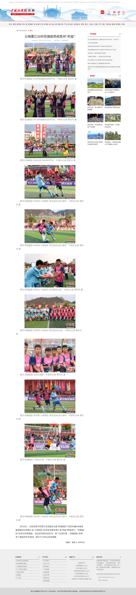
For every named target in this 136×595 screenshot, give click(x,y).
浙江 (118, 2)
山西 (90, 2)
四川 (101, 2)
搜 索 (102, 12)
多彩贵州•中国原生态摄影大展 (81, 579)
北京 (13, 2)
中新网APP (81, 563)
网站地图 (46, 581)
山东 (87, 2)
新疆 (108, 2)
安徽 (10, 2)
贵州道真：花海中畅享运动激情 (97, 53)
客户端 (114, 11)
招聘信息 (46, 578)
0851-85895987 (103, 580)
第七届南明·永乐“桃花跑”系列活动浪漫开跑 (100, 60)
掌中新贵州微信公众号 (81, 576)
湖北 (49, 2)
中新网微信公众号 (81, 565)
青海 (83, 2)
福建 (20, 2)
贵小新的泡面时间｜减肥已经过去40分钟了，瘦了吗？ (103, 39)
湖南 (52, 2)
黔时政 (19, 24)
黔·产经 (64, 24)
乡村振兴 (77, 24)
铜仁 (103, 24)
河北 (42, 2)
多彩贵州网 (20, 572)
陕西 (94, 2)
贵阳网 (18, 575)
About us (46, 563)
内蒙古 (76, 2)
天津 (104, 2)
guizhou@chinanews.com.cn (106, 577)
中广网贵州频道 (21, 569)
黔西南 (118, 24)
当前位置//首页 (22, 30)
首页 (10, 24)
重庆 (17, 2)
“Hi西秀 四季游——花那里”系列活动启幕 (99, 56)
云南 (115, 2)
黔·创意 (70, 24)
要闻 (14, 24)
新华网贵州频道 (21, 563)
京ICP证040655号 (63, 591)
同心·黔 (25, 24)
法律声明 (46, 575)
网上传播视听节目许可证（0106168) (43, 591)
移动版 (109, 11)
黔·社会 (52, 24)
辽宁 (71, 2)
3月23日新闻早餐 (93, 43)
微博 (119, 11)
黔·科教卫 (37, 24)
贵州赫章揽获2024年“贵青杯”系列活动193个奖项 (102, 49)
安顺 (96, 24)
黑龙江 (57, 2)
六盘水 (91, 24)
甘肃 (24, 2)
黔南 (113, 24)
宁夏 (80, 2)
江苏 (61, 2)
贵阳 (82, 24)
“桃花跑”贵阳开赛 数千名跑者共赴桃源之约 (100, 46)
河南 (45, 2)
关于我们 (46, 560)
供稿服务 (46, 572)
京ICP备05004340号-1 (97, 591)
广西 (34, 2)
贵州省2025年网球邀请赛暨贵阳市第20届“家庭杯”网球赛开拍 (104, 68)
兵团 (111, 2)
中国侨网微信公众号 (81, 573)
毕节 (99, 24)
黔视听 (30, 24)
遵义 (86, 24)
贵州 (27, 2)
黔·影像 (58, 24)
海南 (38, 2)
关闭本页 (81, 542)
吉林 (68, 2)
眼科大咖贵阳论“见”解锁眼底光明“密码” (99, 63)
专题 (123, 24)
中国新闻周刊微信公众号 (81, 571)
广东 (31, 2)
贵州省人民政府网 (22, 560)
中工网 (18, 578)
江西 (64, 2)
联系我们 (46, 566)
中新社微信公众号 (81, 568)
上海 (97, 2)
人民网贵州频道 (21, 566)
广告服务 (46, 569)
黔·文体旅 (45, 24)
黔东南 (108, 24)
